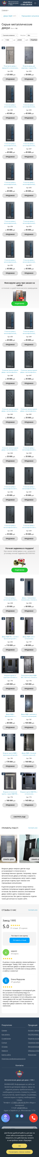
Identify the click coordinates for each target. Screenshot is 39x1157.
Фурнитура (32, 1055)
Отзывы (5, 1047)
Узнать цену (8, 859)
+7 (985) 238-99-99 (26, 4)
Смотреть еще (19, 817)
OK (19, 1146)
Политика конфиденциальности (13, 1059)
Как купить (6, 1034)
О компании (6, 1039)
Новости (5, 1051)
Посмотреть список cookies (19, 1152)
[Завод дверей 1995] (4, 3)
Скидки (4, 1030)
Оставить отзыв (19, 940)
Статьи (4, 1043)
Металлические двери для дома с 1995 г (13, 3)
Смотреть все (32, 828)
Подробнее (19, 304)
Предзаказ (10, 79)
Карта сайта (6, 1055)
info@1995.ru (27, 2)
